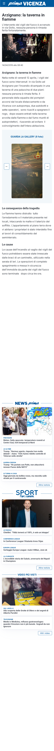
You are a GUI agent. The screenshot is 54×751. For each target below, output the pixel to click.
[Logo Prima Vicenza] (27, 3)
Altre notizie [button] (44, 485)
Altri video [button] (45, 633)
